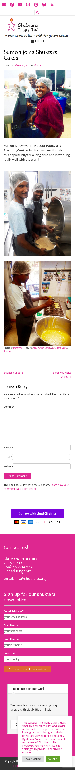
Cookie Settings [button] (33, 758)
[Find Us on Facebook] (12, 5)
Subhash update (13, 372)
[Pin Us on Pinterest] (36, 5)
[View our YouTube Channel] (20, 5)
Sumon (7, 351)
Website (8, 466)
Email (8, 457)
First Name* (11, 625)
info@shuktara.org (30, 578)
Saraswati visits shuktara (62, 374)
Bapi (34, 347)
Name (8, 448)
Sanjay (48, 347)
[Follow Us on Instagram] (28, 5)
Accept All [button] (53, 758)
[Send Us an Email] (4, 5)
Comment (11, 406)
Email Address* (14, 611)
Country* (9, 653)
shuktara (38, 65)
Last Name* (11, 639)
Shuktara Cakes (59, 347)
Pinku (41, 347)
